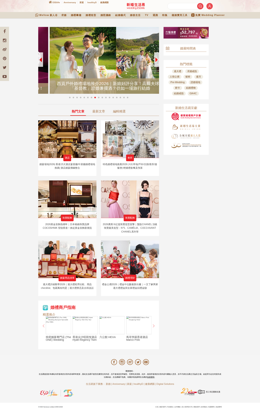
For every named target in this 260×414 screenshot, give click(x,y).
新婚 (108, 384)
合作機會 (177, 407)
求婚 (64, 15)
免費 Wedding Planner (210, 15)
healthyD (92, 2)
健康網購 (104, 2)
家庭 (82, 2)
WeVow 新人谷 (48, 15)
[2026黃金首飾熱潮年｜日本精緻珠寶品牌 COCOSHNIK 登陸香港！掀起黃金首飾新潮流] (67, 199)
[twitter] (4, 67)
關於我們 (163, 407)
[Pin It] (4, 58)
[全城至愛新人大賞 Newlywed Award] (186, 136)
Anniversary (70, 2)
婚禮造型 (91, 15)
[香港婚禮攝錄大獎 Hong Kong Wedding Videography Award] (186, 145)
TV (147, 15)
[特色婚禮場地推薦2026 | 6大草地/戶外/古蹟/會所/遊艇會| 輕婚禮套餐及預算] (130, 139)
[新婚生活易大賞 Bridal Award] (186, 127)
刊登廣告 (170, 407)
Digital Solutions (165, 384)
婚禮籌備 (76, 15)
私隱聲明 (211, 407)
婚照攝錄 (106, 15)
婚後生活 (135, 15)
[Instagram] (4, 40)
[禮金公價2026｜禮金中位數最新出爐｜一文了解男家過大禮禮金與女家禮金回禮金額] (130, 259)
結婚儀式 (120, 15)
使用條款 (204, 407)
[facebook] (4, 31)
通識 (155, 15)
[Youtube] (4, 76)
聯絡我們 (197, 407)
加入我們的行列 (187, 407)
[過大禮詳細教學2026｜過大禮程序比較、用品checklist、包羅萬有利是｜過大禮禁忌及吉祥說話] (67, 259)
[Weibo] (4, 49)
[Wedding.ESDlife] (136, 6)
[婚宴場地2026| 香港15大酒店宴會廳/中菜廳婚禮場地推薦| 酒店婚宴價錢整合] (67, 139)
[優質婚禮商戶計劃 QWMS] (186, 116)
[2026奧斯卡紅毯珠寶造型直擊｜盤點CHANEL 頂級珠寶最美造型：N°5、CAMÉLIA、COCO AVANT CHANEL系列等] (130, 199)
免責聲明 (150, 377)
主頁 (156, 407)
